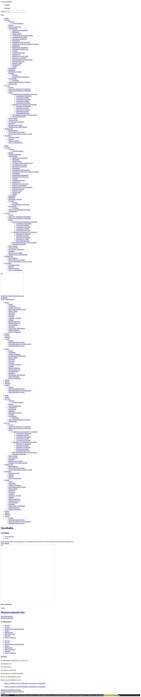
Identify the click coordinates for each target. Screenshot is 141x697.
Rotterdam (11, 327)
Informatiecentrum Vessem (16, 346)
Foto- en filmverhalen (14, 478)
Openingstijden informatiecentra (14, 629)
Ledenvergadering (17, 23)
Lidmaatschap (12, 84)
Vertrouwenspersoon (14, 27)
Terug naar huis (13, 120)
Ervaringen (8, 135)
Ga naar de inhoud (6, 1)
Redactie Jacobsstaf (18, 61)
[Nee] (119, 695)
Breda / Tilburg (13, 311)
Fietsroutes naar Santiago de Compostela (24, 104)
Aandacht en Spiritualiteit (20, 30)
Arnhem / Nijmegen (14, 308)
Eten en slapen (12, 118)
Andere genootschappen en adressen (19, 82)
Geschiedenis (12, 78)
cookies (12, 695)
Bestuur (10, 25)
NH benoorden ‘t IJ (14, 323)
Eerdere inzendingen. (7, 618)
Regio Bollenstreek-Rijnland (17, 309)
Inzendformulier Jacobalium (20, 77)
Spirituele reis (9, 129)
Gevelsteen (5, 533)
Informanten (16, 46)
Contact (7, 339)
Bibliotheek (15, 32)
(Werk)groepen (13, 28)
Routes (10, 92)
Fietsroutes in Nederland (23, 106)
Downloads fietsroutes (23, 113)
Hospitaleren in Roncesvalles (21, 42)
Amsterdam (11, 306)
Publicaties (11, 70)
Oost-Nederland (13, 325)
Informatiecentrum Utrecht (16, 342)
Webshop (7, 337)
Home (6, 18)
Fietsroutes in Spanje (22, 111)
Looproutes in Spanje (22, 101)
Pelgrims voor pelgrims (19, 58)
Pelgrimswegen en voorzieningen (22, 59)
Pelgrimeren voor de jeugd (20, 56)
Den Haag (11, 314)
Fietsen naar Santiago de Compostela (19, 91)
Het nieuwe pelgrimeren (19, 39)
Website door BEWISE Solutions (11, 690)
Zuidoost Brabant (13, 330)
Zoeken (3, 11)
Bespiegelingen (13, 130)
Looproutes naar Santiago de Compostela (24, 94)
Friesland (11, 316)
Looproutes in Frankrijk (23, 99)
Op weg (7, 85)
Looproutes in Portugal (23, 103)
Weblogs (11, 139)
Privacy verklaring (10, 637)
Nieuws (7, 333)
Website (14, 66)
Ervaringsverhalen (13, 137)
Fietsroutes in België (22, 108)
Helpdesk (7, 636)
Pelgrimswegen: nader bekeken (17, 127)
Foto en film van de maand (16, 132)
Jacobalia (11, 73)
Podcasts (11, 476)
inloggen (7, 5)
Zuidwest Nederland (14, 332)
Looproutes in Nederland (23, 96)
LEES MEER (5, 543)
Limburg (11, 320)
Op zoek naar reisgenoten (16, 122)
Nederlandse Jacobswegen (20, 49)
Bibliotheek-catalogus (15, 413)
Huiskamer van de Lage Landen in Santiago (25, 44)
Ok (105, 695)
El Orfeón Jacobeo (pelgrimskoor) (22, 35)
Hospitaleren (16, 40)
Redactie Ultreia (17, 63)
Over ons (7, 20)
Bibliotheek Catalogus (15, 72)
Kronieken (15, 80)
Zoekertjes (11, 123)
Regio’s (7, 302)
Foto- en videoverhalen (15, 142)
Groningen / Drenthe (14, 318)
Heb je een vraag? (10, 634)
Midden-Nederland (14, 321)
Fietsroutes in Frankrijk (23, 110)
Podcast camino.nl (13, 141)
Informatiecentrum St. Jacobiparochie (19, 344)
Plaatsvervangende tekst (13, 612)
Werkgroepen (12, 407)
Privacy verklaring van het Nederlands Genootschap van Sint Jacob (25, 683)
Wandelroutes (16, 65)
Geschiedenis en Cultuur (19, 37)
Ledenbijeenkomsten (18, 53)
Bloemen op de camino (15, 125)
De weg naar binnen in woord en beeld (20, 134)
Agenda (7, 335)
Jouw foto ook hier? (7, 616)
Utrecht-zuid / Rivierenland (16, 328)
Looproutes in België (22, 97)
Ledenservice (16, 54)
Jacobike (15, 51)
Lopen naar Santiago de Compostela (19, 89)
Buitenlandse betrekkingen (20, 47)
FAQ (2, 15)
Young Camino (16, 34)
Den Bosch (11, 313)
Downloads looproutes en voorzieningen (24, 115)
